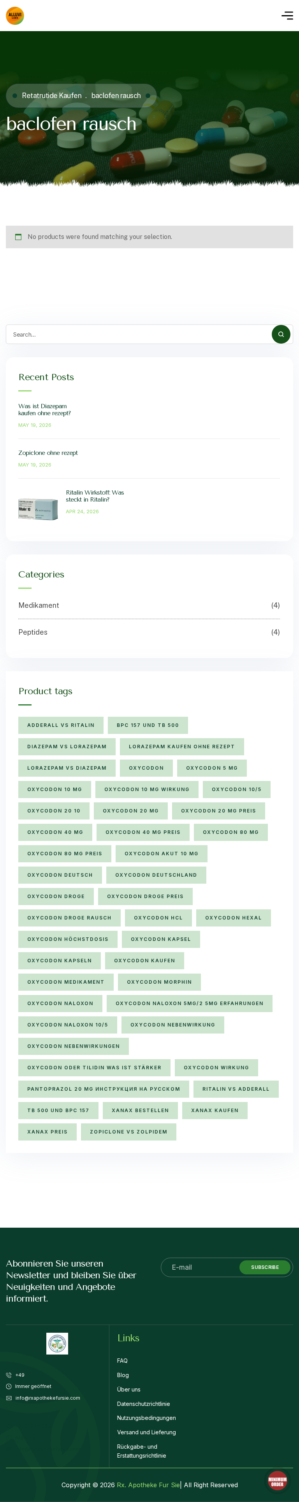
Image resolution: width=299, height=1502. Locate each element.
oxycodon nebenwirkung (172, 1025)
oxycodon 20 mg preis (218, 811)
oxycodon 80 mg (231, 832)
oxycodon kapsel (161, 939)
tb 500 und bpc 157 (58, 1110)
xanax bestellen (140, 1110)
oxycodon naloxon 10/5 (67, 1025)
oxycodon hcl (158, 918)
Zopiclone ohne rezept (47, 452)
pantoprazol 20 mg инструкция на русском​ (103, 1089)
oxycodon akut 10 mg (162, 853)
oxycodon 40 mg (55, 832)
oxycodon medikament (66, 982)
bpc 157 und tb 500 (148, 725)
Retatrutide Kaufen (51, 95)
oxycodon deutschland (156, 875)
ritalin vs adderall (236, 1089)
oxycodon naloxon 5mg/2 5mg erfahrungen (190, 1003)
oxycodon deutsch (60, 875)
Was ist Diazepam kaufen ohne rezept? (44, 409)
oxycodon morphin (159, 982)
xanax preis (47, 1132)
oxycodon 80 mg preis (64, 853)
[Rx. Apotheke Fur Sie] (15, 16)
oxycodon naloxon (60, 1003)
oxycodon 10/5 (237, 789)
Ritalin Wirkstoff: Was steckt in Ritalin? (95, 496)
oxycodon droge (56, 896)
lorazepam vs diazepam (67, 768)
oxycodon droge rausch (69, 918)
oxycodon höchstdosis (68, 939)
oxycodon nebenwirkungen (73, 1046)
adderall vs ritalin (61, 725)
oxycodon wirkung (216, 1067)
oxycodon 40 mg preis (143, 832)
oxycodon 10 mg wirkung (147, 789)
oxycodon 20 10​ (54, 811)
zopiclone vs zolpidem (128, 1132)
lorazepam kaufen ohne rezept (182, 746)
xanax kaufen (215, 1110)
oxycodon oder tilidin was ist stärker (94, 1067)
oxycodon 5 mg (212, 768)
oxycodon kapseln (59, 960)
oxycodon (146, 768)
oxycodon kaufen (144, 960)
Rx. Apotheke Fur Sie (148, 1485)
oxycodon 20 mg (131, 811)
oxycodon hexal (233, 918)
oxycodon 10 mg (54, 789)
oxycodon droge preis (145, 896)
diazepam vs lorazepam (67, 746)
